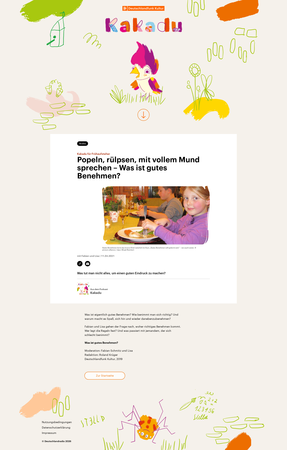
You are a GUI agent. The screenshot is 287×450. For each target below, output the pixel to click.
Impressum (49, 432)
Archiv (82, 143)
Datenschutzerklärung (56, 427)
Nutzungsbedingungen (57, 422)
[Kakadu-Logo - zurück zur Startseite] (144, 25)
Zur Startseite (105, 375)
